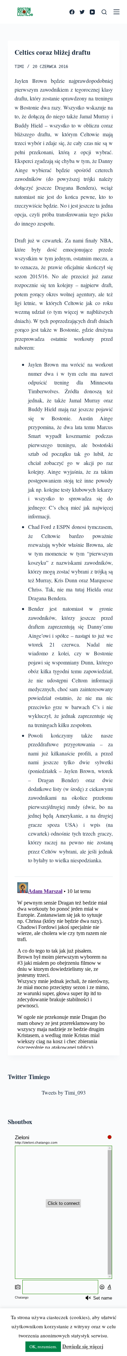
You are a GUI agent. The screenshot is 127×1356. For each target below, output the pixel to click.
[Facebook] (72, 12)
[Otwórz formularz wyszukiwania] (104, 12)
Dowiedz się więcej (82, 1346)
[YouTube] (92, 12)
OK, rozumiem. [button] (43, 1346)
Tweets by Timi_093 (64, 1092)
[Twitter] (82, 12)
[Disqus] (64, 964)
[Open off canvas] (116, 12)
